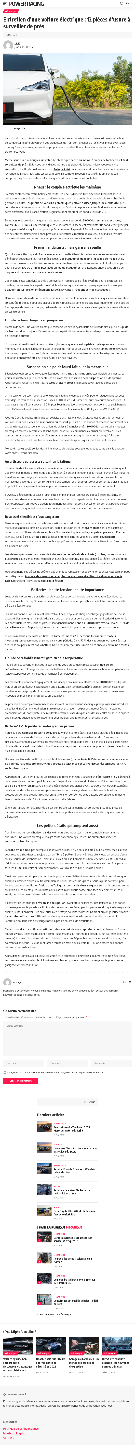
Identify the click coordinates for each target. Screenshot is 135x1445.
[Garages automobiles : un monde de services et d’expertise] (84, 1345)
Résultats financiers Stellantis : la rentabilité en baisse (72, 1192)
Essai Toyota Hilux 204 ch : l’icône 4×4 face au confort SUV (74, 1212)
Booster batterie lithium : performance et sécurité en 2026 (50, 1362)
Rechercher (89, 1102)
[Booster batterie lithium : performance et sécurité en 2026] (51, 1345)
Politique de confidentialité (21, 1428)
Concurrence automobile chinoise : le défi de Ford (76, 1302)
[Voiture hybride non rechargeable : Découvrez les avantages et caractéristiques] (18, 1345)
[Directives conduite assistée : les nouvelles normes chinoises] (117, 1345)
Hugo (17, 42)
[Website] (130, 982)
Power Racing (26, 3)
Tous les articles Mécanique (56, 1314)
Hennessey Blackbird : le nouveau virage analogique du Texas (75, 1150)
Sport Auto (60, 1123)
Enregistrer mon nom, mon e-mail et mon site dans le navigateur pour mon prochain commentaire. (55, 1072)
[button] (6, 3)
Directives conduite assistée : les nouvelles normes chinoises (115, 1362)
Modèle (58, 1144)
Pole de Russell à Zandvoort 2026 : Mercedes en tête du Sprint (72, 1129)
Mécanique (10, 11)
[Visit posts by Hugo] (8, 45)
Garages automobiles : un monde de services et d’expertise (73, 1239)
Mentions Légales (14, 1433)
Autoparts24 (62, 169)
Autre (57, 1186)
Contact (8, 1437)
